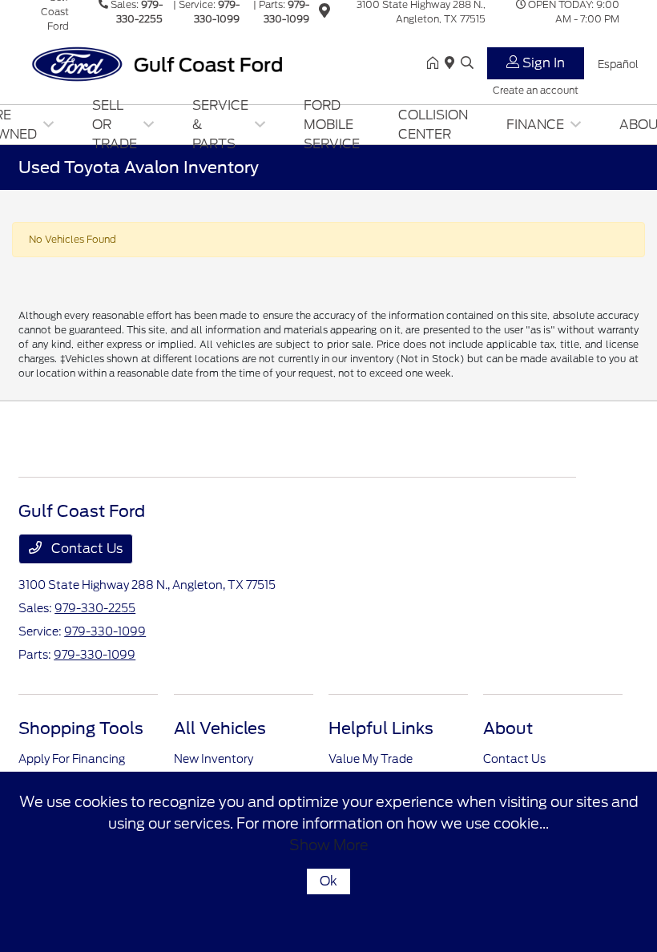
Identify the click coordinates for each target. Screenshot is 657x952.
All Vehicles (220, 728)
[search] (467, 64)
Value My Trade (370, 758)
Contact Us (85, 548)
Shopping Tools (80, 728)
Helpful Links (380, 728)
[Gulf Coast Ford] (156, 63)
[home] (436, 64)
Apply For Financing (71, 758)
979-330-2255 (94, 608)
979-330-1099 (105, 631)
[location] (324, 13)
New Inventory (213, 758)
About (508, 728)
